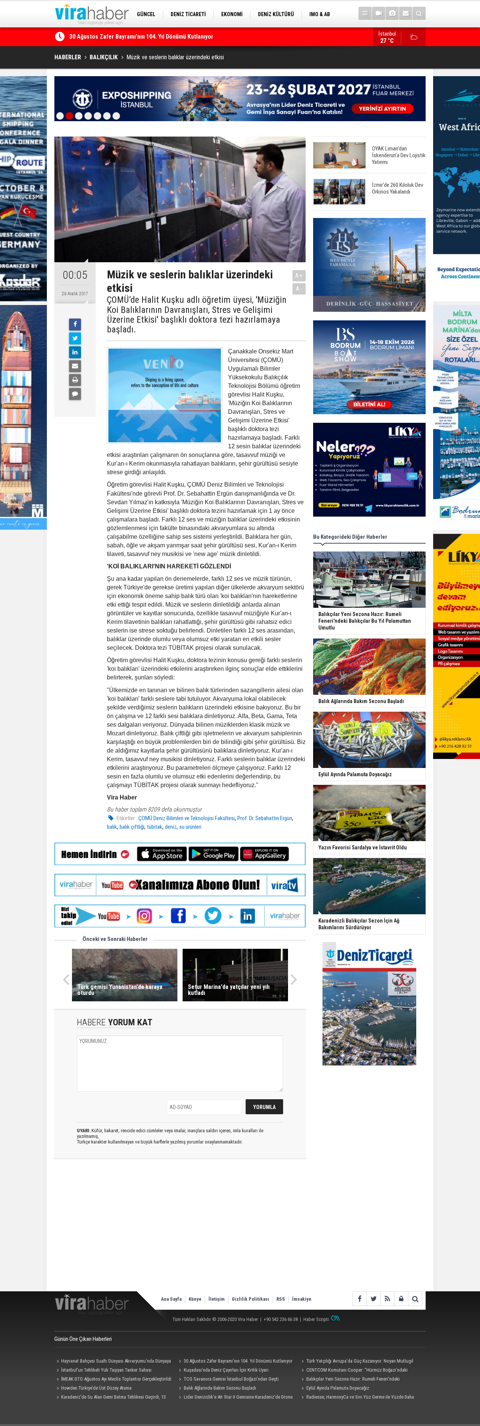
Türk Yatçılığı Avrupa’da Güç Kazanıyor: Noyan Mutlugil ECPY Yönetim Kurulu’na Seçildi (356, 1362)
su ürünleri (190, 826)
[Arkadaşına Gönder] (75, 366)
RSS (280, 1299)
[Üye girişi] (401, 1298)
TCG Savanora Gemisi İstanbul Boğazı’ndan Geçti (231, 1379)
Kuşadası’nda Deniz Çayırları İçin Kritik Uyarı (125, 40)
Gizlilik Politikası (250, 1299)
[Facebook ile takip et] (359, 1298)
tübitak (154, 826)
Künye (195, 1299)
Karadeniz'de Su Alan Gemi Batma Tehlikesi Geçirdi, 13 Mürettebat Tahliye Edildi (110, 1398)
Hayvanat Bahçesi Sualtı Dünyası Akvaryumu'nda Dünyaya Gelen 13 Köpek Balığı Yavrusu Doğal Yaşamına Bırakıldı (112, 1362)
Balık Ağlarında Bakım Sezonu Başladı (220, 1388)
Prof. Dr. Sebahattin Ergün (264, 818)
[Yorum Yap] (75, 394)
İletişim (216, 1299)
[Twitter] (75, 338)
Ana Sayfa (171, 1299)
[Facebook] (75, 325)
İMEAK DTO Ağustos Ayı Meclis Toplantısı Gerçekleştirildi (116, 1379)
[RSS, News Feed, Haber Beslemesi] (387, 1298)
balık (112, 826)
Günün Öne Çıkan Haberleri (83, 1339)
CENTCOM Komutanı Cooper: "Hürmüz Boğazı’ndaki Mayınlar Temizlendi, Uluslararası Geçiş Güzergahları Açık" (355, 1371)
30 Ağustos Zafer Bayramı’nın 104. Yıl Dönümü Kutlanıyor (238, 1361)
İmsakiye (301, 1299)
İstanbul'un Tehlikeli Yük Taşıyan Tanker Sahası (106, 1370)
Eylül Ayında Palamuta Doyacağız (337, 1388)
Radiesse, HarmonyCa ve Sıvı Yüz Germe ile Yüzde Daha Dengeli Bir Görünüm (356, 1398)
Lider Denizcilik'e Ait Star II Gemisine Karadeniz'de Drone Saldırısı (234, 1398)
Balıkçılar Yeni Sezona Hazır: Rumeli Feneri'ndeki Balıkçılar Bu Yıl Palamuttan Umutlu (349, 1380)
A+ (299, 275)
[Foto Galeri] (392, 13)
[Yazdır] (75, 380)
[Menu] (365, 13)
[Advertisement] (180, 1231)
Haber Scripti (316, 1319)
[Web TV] (378, 13)
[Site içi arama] (419, 13)
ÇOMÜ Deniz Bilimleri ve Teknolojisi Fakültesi (186, 818)
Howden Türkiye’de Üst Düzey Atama (96, 1388)
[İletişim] (405, 13)
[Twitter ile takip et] (373, 1298)
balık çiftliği (132, 826)
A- (299, 288)
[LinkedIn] (75, 352)
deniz (171, 826)
